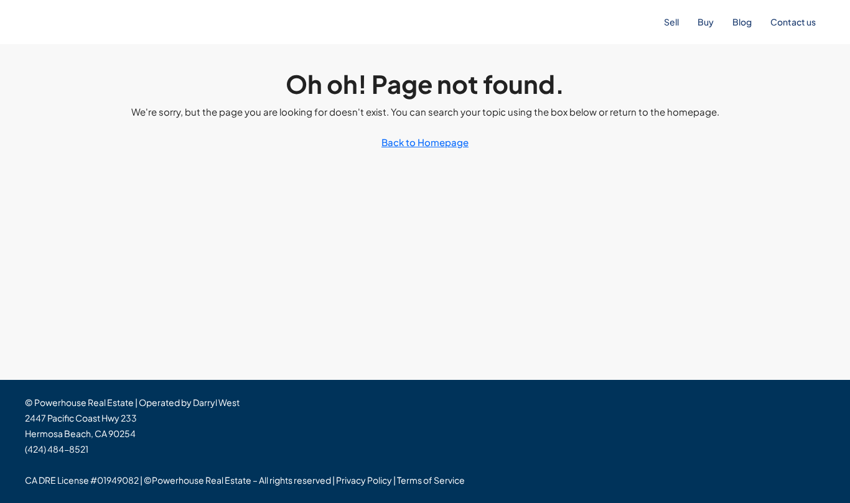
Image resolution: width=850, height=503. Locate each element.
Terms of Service (431, 480)
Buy (706, 21)
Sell (671, 21)
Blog (742, 21)
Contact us (793, 21)
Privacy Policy (364, 480)
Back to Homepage (425, 142)
